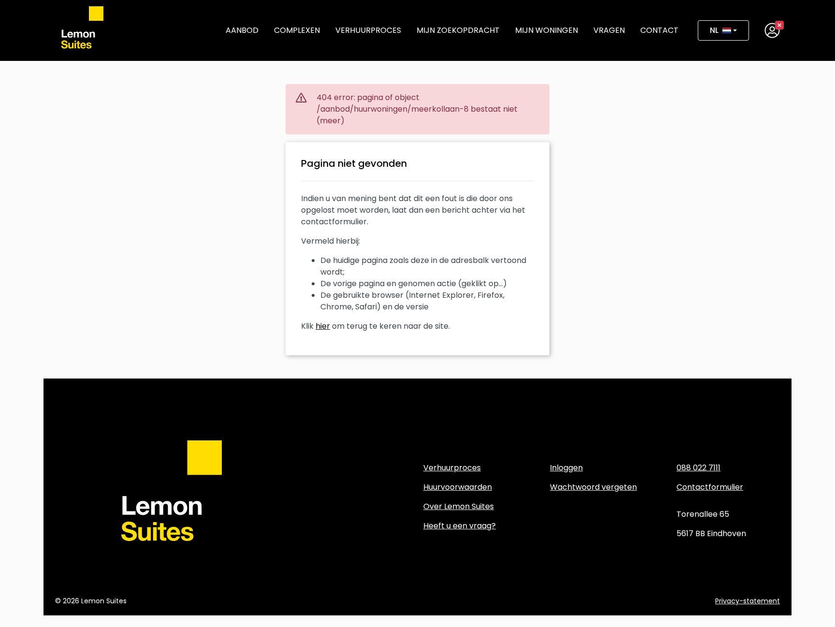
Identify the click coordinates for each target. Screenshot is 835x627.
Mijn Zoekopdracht (458, 30)
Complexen (297, 30)
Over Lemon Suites (458, 506)
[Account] (772, 30)
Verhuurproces (368, 30)
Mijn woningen (546, 30)
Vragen (609, 30)
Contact (659, 30)
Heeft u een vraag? (459, 525)
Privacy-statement (747, 601)
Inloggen (566, 467)
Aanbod (242, 30)
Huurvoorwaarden (457, 487)
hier (323, 326)
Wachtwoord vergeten (593, 487)
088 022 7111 (698, 467)
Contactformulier (710, 487)
